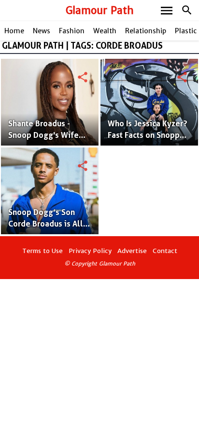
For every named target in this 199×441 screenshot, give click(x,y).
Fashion (72, 31)
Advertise (132, 251)
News (41, 31)
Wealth (104, 31)
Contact (165, 251)
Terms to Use (42, 251)
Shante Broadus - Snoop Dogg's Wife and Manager (43, 135)
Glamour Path (100, 10)
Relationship (145, 31)
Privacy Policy (90, 251)
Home (14, 31)
